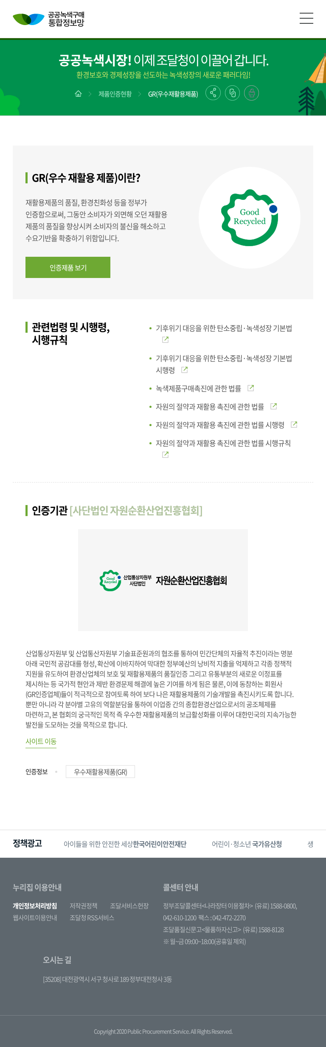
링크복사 (232, 93)
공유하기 (213, 92)
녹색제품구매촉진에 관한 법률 (198, 388)
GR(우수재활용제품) (173, 93)
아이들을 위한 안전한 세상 (125, 844)
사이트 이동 (40, 741)
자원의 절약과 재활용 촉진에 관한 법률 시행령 (220, 424)
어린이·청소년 (247, 844)
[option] (125, 844)
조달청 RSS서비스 (92, 917)
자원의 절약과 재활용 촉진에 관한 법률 (210, 406)
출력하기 (251, 93)
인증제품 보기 (68, 267)
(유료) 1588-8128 (263, 929)
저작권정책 (83, 905)
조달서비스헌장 (129, 905)
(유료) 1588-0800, (276, 905)
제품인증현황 (115, 93)
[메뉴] (306, 18)
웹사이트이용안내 (35, 917)
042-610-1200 (179, 917)
